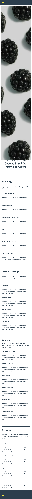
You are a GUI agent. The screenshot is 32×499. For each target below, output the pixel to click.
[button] (29, 2)
